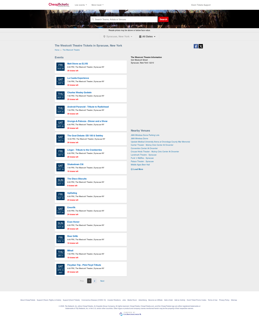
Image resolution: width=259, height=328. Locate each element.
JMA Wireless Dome (139, 138)
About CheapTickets (27, 300)
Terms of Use (212, 300)
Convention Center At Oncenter (144, 148)
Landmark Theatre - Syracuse (143, 154)
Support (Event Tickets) (71, 300)
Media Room (132, 300)
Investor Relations (114, 300)
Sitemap (234, 300)
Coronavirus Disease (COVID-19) (93, 300)
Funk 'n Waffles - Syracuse (142, 158)
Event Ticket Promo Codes (196, 300)
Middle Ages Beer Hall (140, 164)
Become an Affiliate (155, 300)
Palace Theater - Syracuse (142, 161)
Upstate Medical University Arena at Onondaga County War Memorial (160, 141)
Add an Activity (179, 300)
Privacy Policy (224, 300)
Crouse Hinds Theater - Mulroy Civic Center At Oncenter (155, 151)
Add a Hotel (168, 300)
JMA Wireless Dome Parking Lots (145, 135)
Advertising (143, 300)
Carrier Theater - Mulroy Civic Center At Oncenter (152, 145)
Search (163, 19)
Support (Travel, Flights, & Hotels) (49, 300)
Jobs (124, 300)
